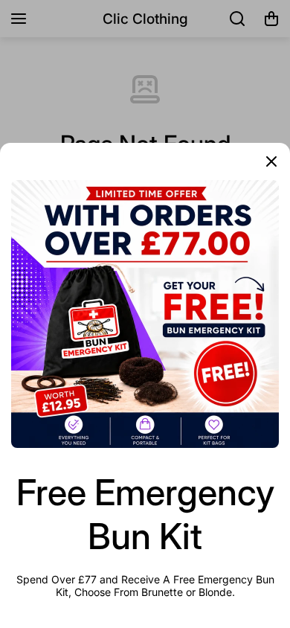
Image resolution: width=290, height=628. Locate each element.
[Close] (271, 161)
